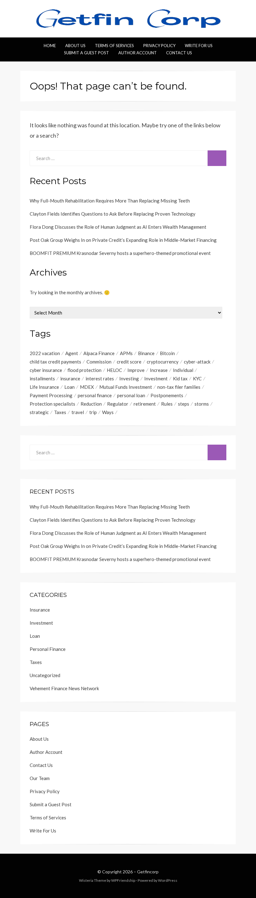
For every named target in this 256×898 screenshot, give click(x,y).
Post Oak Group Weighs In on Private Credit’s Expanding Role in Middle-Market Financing (123, 240)
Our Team (40, 778)
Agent (71, 353)
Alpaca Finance (99, 353)
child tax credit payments (55, 361)
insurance (70, 378)
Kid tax (180, 378)
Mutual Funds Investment (125, 387)
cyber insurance (46, 370)
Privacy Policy (159, 45)
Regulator (117, 404)
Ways (108, 412)
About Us (75, 45)
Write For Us (199, 45)
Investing (129, 378)
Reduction (91, 404)
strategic (39, 412)
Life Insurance (44, 387)
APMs (126, 353)
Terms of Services (114, 45)
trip (93, 412)
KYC (197, 378)
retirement (145, 404)
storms (201, 404)
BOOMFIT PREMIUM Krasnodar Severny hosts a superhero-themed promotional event (120, 253)
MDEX (87, 387)
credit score (129, 361)
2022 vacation (45, 353)
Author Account (137, 52)
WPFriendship (123, 880)
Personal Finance (48, 649)
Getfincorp (148, 871)
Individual (183, 370)
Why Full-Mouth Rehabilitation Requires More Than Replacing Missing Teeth (110, 200)
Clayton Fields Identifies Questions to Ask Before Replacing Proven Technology (112, 214)
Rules (167, 404)
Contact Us (179, 52)
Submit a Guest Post (86, 52)
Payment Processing (51, 395)
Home (50, 45)
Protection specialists (52, 404)
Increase (159, 370)
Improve (136, 370)
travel (77, 412)
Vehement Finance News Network (64, 688)
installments (42, 378)
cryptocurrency (163, 361)
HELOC (114, 370)
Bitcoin (167, 353)
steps (183, 404)
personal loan (131, 395)
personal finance (95, 395)
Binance (146, 353)
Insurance (40, 609)
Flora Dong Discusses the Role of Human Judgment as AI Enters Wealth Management (118, 227)
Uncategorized (45, 675)
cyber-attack (197, 361)
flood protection (84, 370)
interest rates (100, 378)
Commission (98, 361)
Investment (156, 378)
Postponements (166, 395)
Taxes (60, 412)
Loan (69, 387)
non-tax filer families (178, 387)
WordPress (167, 880)
